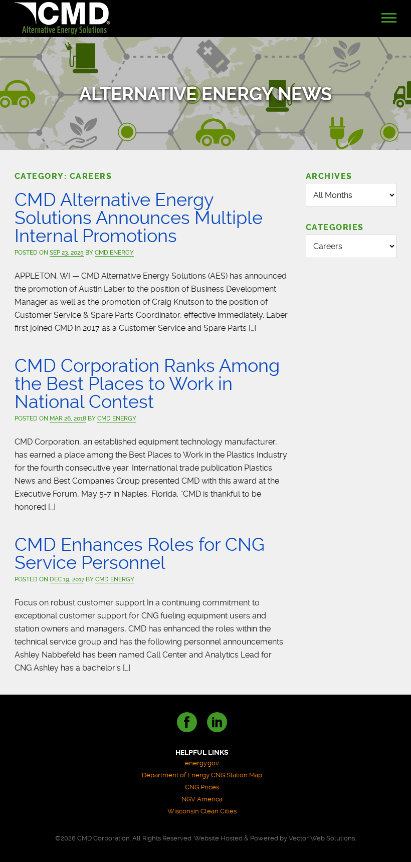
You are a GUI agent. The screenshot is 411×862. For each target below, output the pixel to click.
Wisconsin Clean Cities (202, 811)
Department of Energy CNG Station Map (202, 775)
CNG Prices (202, 787)
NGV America (202, 799)
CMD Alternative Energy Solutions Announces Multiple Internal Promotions (139, 218)
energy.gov (202, 763)
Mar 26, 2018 (68, 418)
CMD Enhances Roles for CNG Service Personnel (140, 553)
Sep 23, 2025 (67, 252)
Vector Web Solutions (322, 838)
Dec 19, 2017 (67, 579)
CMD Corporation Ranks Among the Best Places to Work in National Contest (147, 383)
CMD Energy (114, 252)
